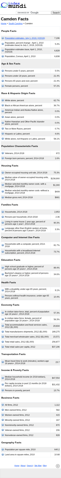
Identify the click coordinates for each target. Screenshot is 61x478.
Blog (45, 466)
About (23, 466)
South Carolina (16, 23)
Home (3, 23)
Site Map (38, 466)
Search (30, 466)
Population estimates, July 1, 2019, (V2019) (25, 38)
